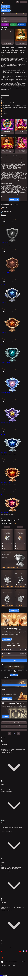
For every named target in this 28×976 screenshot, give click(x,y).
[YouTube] (20, 951)
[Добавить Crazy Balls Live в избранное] (26, 139)
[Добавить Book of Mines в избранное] (26, 31)
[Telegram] (23, 951)
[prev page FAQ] (9, 733)
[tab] (4, 14)
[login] (17, 2)
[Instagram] (26, 951)
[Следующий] (4, 215)
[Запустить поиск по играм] (2, 18)
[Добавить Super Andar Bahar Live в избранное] (12, 139)
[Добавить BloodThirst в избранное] (12, 31)
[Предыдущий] (2, 215)
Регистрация (23, 2)
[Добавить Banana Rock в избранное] (12, 120)
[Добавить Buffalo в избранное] (26, 120)
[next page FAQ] (18, 733)
